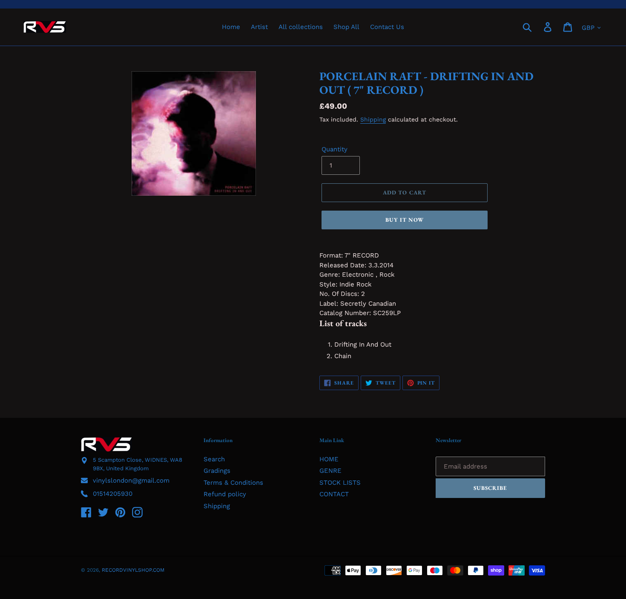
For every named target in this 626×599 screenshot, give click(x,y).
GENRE (330, 471)
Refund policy (225, 494)
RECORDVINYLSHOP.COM (133, 570)
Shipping (373, 119)
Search (214, 459)
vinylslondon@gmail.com (131, 480)
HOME (329, 459)
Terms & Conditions (233, 482)
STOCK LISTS (340, 482)
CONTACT (334, 494)
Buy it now (404, 219)
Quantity (334, 149)
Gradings (217, 471)
